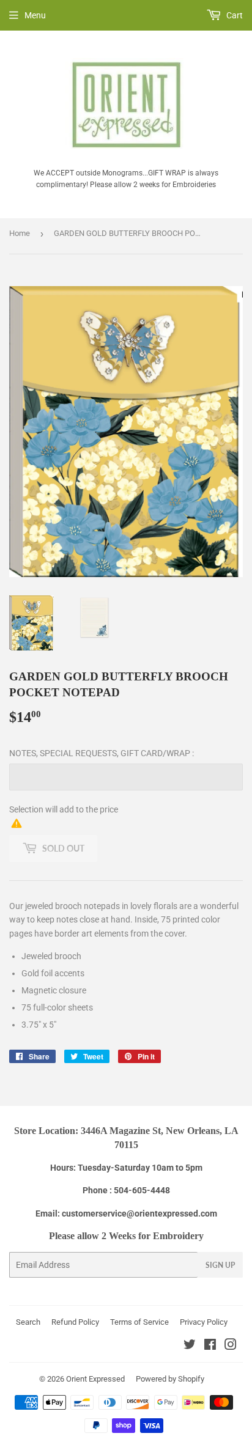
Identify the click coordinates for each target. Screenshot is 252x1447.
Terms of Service (139, 1322)
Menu (35, 15)
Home (19, 233)
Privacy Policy (204, 1322)
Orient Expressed (95, 1378)
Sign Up (220, 1265)
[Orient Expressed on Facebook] (210, 1346)
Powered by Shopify (170, 1378)
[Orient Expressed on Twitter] (189, 1346)
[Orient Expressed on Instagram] (230, 1346)
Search (28, 1322)
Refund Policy (75, 1322)
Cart (233, 15)
